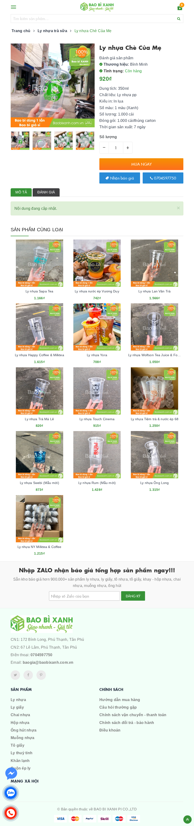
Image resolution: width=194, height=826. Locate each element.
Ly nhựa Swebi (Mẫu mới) (39, 483)
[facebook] (28, 675)
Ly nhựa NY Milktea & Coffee (40, 547)
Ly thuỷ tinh (21, 753)
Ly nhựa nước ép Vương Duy (97, 291)
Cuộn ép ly (21, 768)
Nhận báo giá (121, 177)
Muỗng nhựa (23, 738)
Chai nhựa (20, 715)
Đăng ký (133, 596)
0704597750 (164, 177)
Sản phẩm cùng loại (37, 229)
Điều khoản (110, 730)
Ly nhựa (18, 700)
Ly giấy (17, 707)
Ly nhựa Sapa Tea (39, 291)
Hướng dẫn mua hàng (119, 700)
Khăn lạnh (20, 761)
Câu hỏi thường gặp (118, 707)
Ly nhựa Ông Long (154, 483)
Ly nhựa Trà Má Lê (39, 419)
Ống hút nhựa (23, 730)
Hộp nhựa (20, 723)
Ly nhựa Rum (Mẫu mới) (97, 483)
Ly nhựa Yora (97, 355)
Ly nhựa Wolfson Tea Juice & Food (154, 355)
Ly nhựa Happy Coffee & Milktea (39, 355)
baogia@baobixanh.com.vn (48, 662)
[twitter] (15, 675)
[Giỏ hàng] (179, 9)
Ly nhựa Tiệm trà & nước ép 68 (154, 419)
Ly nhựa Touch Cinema (97, 419)
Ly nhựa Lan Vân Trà (154, 291)
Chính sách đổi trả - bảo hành (126, 723)
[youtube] (41, 675)
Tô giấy (17, 745)
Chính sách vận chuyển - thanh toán (133, 715)
